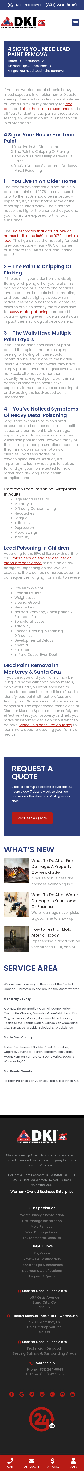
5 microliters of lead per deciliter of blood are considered (37, 560)
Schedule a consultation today (45, 724)
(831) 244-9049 (61, 5)
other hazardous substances (47, 108)
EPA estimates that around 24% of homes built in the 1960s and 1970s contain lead (41, 236)
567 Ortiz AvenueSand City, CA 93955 (44, 1302)
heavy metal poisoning (28, 311)
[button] (75, 22)
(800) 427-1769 (52, 1374)
